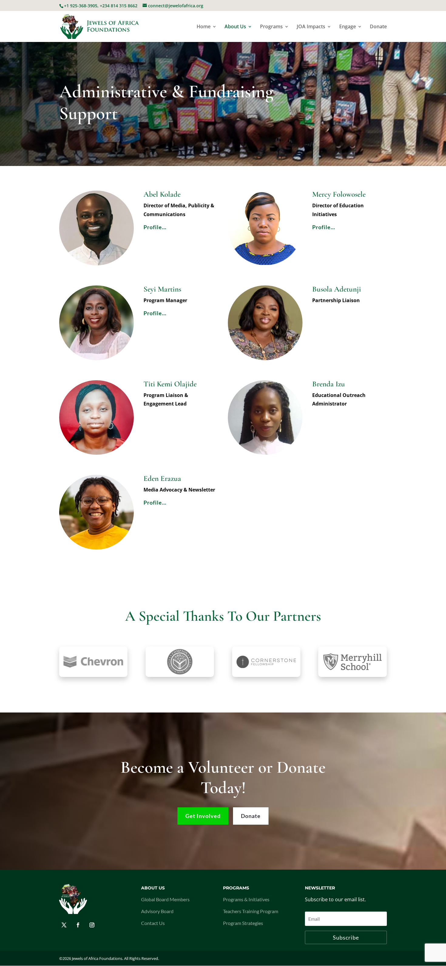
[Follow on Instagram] (92, 925)
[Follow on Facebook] (78, 925)
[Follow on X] (64, 925)
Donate (378, 27)
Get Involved (203, 815)
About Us (235, 27)
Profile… (155, 227)
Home (204, 27)
